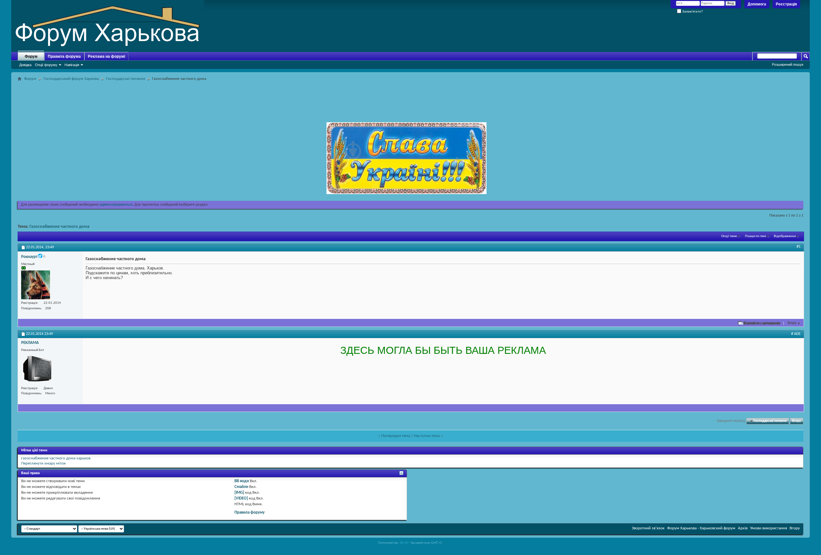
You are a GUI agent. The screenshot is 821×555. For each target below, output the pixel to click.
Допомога (757, 4)
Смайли (241, 487)
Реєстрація (786, 4)
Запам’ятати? (692, 11)
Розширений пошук (787, 64)
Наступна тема (427, 436)
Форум (31, 56)
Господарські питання (125, 79)
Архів (743, 528)
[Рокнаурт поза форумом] (35, 284)
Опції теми (729, 236)
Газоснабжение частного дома (59, 226)
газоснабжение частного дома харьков (55, 458)
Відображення (785, 236)
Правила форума (64, 56)
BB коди (241, 481)
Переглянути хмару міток (43, 463)
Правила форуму (249, 512)
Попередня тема (395, 436)
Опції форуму (46, 65)
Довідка (25, 65)
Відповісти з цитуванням (762, 323)
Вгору (794, 323)
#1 (798, 247)
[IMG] (239, 493)
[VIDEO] (241, 498)
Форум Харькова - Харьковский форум (701, 528)
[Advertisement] (410, 97)
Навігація (71, 65)
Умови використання (768, 528)
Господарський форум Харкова (71, 79)
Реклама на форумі (106, 56)
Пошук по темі (755, 236)
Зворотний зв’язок (648, 528)
